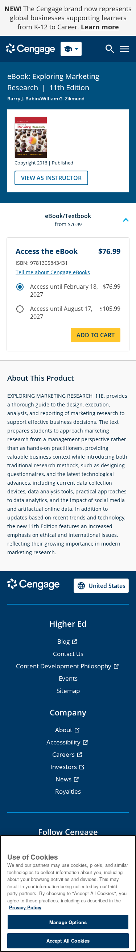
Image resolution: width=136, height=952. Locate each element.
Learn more (100, 26)
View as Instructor (51, 178)
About (64, 730)
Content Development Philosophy (64, 666)
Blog (64, 641)
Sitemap (68, 690)
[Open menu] (124, 49)
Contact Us (68, 654)
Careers (64, 754)
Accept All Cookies (68, 940)
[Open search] (110, 48)
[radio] (20, 287)
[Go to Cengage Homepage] (30, 48)
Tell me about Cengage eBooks (53, 272)
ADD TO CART (96, 335)
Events (68, 678)
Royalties (68, 791)
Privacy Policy (25, 907)
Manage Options (68, 922)
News (64, 779)
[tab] (68, 220)
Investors (64, 767)
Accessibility (64, 742)
